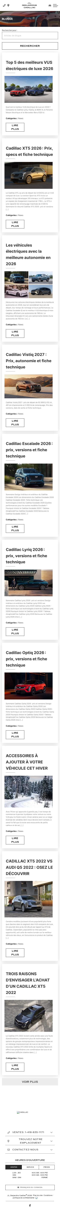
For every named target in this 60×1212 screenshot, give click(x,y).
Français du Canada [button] (31, 1187)
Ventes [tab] (13, 1167)
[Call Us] (4, 5)
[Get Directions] (8, 5)
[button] (55, 5)
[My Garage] (50, 5)
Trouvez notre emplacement (31, 1141)
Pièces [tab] (47, 1167)
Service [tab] (30, 1167)
